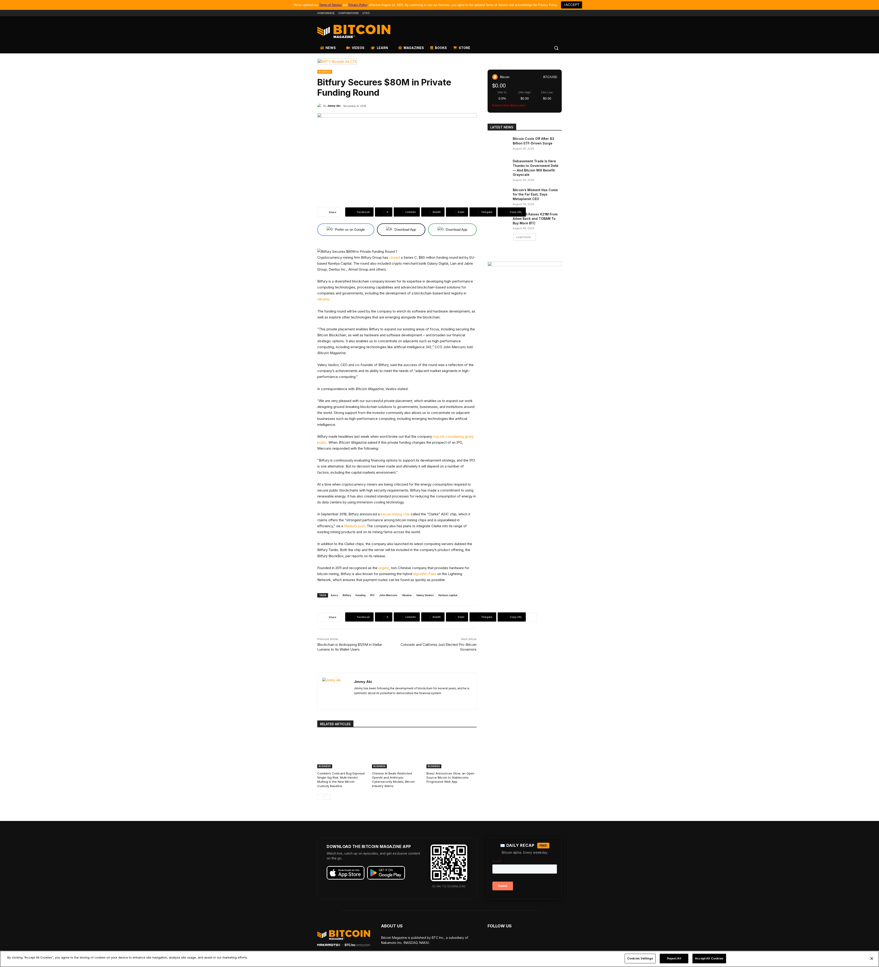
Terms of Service (330, 5)
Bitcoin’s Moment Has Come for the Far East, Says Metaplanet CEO (535, 194)
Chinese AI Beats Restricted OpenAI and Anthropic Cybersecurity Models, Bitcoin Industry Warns (393, 779)
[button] (556, 47)
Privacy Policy (357, 5)
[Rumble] (546, 13)
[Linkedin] (552, 13)
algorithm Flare (424, 574)
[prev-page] (320, 797)
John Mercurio (388, 595)
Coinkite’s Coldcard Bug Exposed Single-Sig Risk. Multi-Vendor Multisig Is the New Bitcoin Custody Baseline (341, 779)
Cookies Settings (640, 958)
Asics (334, 595)
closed (394, 257)
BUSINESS (325, 71)
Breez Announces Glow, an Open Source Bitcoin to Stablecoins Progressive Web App (450, 777)
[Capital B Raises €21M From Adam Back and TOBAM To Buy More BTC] (499, 220)
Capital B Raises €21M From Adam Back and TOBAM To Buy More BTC (535, 218)
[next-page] (327, 797)
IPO (372, 595)
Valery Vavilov (425, 595)
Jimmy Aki (333, 105)
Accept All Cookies (709, 958)
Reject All (674, 958)
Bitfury (347, 595)
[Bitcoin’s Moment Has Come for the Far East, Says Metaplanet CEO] (499, 195)
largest (383, 568)
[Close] (872, 958)
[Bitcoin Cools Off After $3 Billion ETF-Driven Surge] (499, 144)
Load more (523, 237)
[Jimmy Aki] (320, 105)
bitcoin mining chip (395, 514)
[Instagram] (559, 13)
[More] (532, 212)
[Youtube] (540, 13)
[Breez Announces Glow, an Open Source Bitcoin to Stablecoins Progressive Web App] (451, 750)
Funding (360, 595)
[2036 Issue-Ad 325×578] (525, 328)
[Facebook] (527, 13)
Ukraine (323, 299)
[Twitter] (533, 13)
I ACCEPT (571, 5)
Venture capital (447, 595)
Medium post (354, 526)
